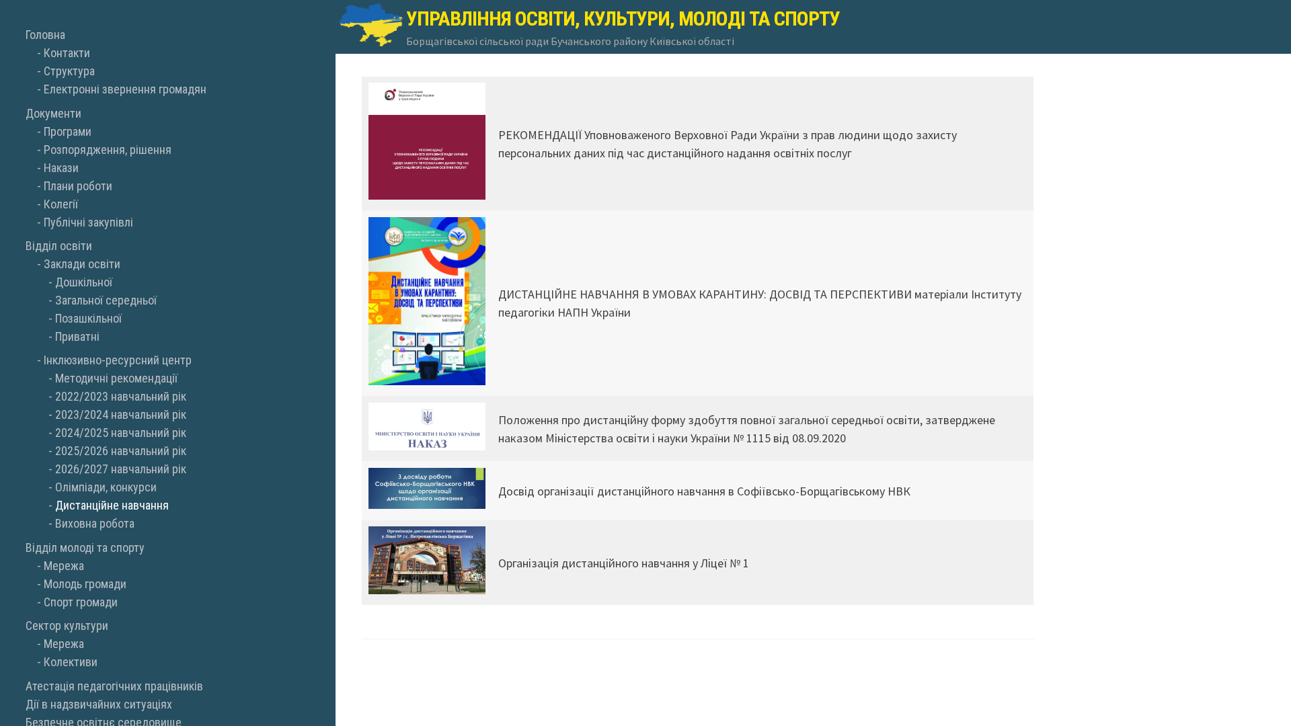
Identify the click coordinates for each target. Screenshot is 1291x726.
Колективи (70, 662)
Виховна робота (94, 523)
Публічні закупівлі (88, 222)
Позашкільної (88, 318)
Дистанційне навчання (112, 505)
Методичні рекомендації (116, 378)
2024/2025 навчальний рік (120, 433)
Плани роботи (78, 186)
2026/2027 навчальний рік (120, 469)
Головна (45, 35)
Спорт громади (81, 602)
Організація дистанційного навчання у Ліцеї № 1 (623, 563)
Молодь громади (85, 584)
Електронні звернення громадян (125, 89)
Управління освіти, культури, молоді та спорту (623, 18)
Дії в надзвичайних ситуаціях (99, 704)
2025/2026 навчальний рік (120, 451)
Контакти (67, 53)
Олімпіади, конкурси (106, 487)
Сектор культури (67, 625)
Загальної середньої (106, 300)
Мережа (64, 566)
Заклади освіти (82, 264)
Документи (53, 113)
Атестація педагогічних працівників (114, 686)
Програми (67, 131)
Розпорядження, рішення (107, 150)
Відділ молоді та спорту (85, 547)
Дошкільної (83, 282)
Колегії (61, 204)
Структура (69, 71)
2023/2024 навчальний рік (120, 414)
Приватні (77, 336)
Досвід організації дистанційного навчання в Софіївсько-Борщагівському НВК (704, 491)
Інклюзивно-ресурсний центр (118, 360)
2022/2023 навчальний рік (120, 396)
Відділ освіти (59, 246)
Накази (61, 168)
